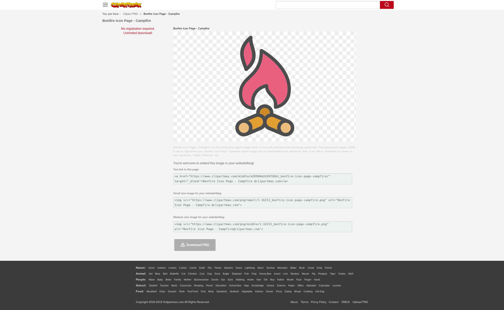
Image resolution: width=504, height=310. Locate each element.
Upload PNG (360, 302)
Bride (168, 279)
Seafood (234, 291)
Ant (150, 273)
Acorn (151, 267)
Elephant (237, 273)
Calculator (324, 285)
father (280, 279)
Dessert (172, 291)
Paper (291, 285)
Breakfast (152, 291)
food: (140, 291)
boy (272, 279)
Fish (246, 273)
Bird (165, 273)
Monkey (295, 273)
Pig (313, 273)
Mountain (282, 267)
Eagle (226, 273)
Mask (152, 279)
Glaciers (228, 267)
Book (174, 285)
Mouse (305, 273)
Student (153, 285)
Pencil (209, 285)
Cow (202, 273)
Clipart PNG (130, 13)
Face (299, 279)
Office (300, 285)
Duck (217, 273)
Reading (198, 285)
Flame (218, 267)
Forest (328, 267)
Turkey (342, 273)
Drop (319, 267)
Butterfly (174, 273)
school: (141, 285)
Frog (254, 273)
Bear (157, 273)
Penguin (322, 273)
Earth (202, 267)
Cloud (311, 267)
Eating (288, 291)
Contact (333, 302)
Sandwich (221, 291)
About (294, 302)
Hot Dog (319, 291)
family (177, 279)
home (250, 279)
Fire (210, 267)
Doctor (215, 279)
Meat (211, 291)
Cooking (308, 291)
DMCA (345, 302)
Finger (307, 279)
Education (221, 285)
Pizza (279, 291)
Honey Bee (265, 273)
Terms (305, 302)
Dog (209, 273)
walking (240, 279)
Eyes (230, 279)
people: (141, 279)
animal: (141, 273)
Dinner (269, 291)
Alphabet (311, 285)
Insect (277, 273)
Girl (266, 279)
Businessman (201, 279)
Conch (192, 267)
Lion (285, 273)
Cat (183, 273)
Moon (261, 267)
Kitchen (259, 291)
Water (293, 267)
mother (187, 279)
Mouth (290, 279)
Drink (182, 291)
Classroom (185, 285)
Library (270, 285)
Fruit (203, 291)
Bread (297, 291)
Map (246, 285)
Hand (317, 279)
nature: (141, 267)
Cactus (183, 267)
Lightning (250, 267)
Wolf (350, 273)
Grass (239, 267)
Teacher (164, 285)
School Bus (235, 285)
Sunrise (270, 267)
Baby (160, 279)
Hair (259, 279)
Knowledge (258, 285)
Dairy (162, 291)
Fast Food (192, 291)
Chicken (192, 273)
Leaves (172, 267)
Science (281, 285)
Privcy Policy (318, 302)
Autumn (162, 267)
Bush (302, 267)
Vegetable (247, 291)
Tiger (332, 273)
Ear (223, 279)
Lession (337, 285)
